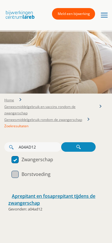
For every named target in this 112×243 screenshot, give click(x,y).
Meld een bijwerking (74, 13)
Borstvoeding (36, 174)
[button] (18, 14)
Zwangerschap (37, 159)
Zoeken (78, 147)
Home (9, 100)
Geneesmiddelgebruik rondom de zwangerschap (43, 119)
